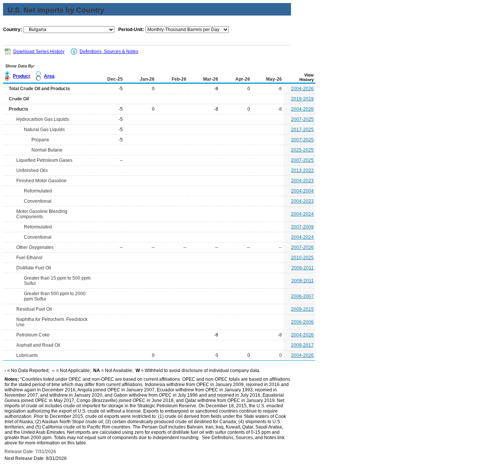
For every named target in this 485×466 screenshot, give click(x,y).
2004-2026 (302, 88)
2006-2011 (302, 268)
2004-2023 (302, 180)
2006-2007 (302, 296)
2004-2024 (302, 214)
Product (21, 76)
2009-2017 (302, 345)
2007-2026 (302, 247)
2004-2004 (302, 191)
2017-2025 (302, 129)
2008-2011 (302, 280)
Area (49, 76)
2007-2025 (302, 119)
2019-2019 (302, 99)
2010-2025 (302, 257)
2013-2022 (302, 170)
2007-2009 (302, 227)
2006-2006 (302, 322)
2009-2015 (302, 309)
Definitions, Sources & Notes (109, 51)
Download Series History (38, 51)
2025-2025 (302, 150)
